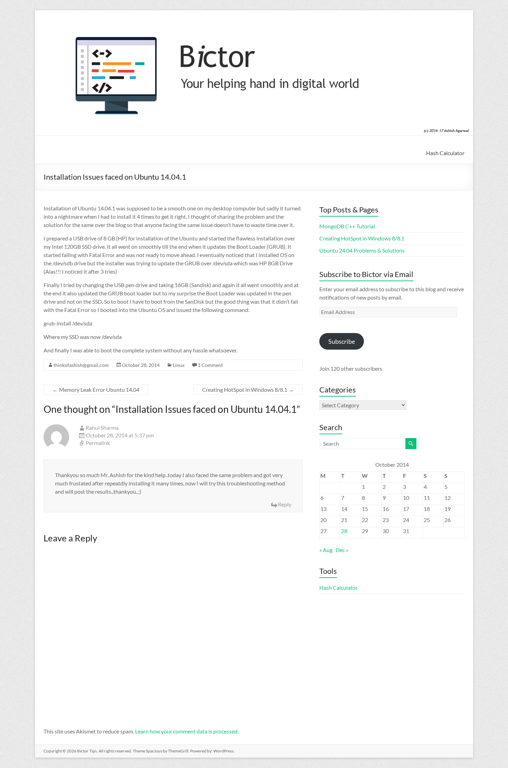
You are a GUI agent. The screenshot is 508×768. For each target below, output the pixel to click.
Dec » (342, 550)
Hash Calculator (445, 153)
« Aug (325, 550)
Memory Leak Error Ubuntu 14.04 (96, 389)
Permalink (98, 442)
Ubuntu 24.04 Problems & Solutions (362, 250)
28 (344, 531)
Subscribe (341, 341)
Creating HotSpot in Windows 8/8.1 (248, 389)
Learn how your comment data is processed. (186, 731)
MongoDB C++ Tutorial (347, 226)
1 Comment (210, 365)
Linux (179, 365)
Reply (284, 504)
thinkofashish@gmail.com (81, 365)
